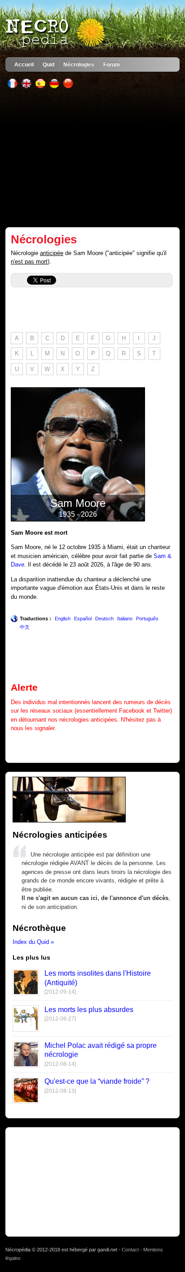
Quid (48, 64)
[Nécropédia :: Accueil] (56, 33)
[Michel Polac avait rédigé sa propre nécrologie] (26, 1065)
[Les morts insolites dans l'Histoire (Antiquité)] (26, 993)
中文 (25, 627)
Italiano (124, 618)
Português (147, 618)
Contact (130, 1249)
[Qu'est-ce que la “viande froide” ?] (26, 1101)
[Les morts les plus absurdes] (26, 1029)
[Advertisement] (93, 158)
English (62, 618)
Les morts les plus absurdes (88, 1009)
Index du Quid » (33, 942)
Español (83, 618)
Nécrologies (78, 64)
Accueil (24, 64)
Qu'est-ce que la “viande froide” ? (97, 1081)
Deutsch (104, 618)
